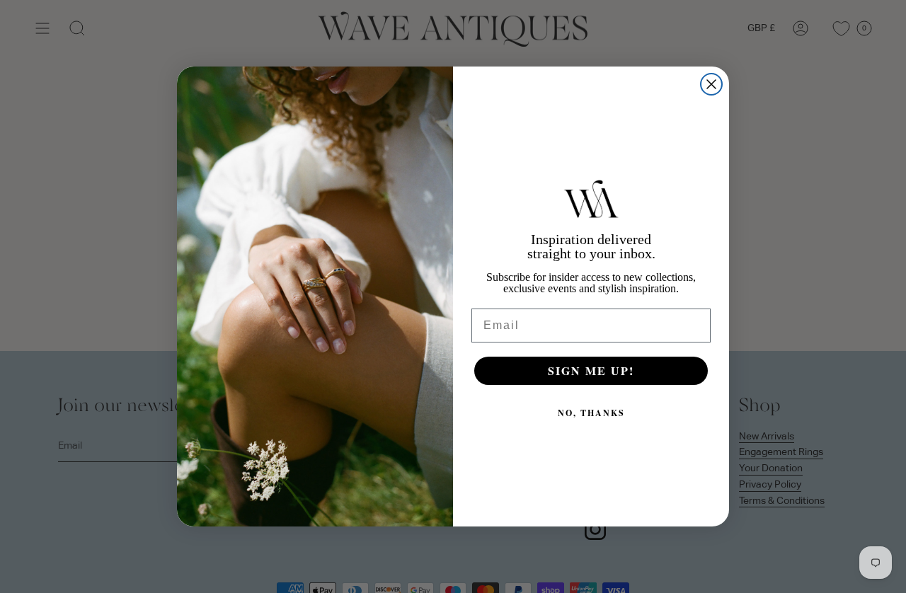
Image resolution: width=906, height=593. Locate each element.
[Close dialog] (711, 84)
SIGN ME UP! (591, 370)
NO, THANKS (591, 413)
